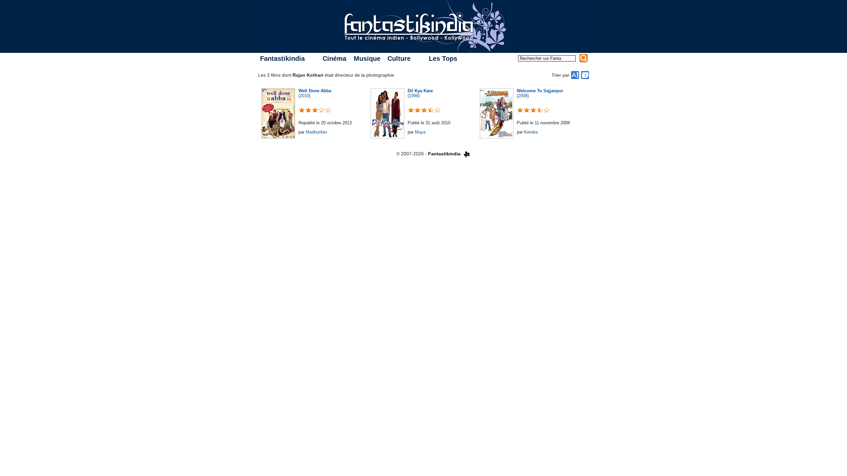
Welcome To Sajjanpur (540, 90)
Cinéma (334, 58)
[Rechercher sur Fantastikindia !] (583, 58)
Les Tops (443, 58)
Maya (420, 132)
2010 (304, 95)
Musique (367, 58)
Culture (399, 58)
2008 (522, 95)
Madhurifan (316, 132)
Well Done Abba (314, 90)
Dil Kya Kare (420, 90)
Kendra (531, 132)
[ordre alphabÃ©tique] (575, 75)
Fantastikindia (282, 58)
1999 (413, 95)
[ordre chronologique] (585, 75)
